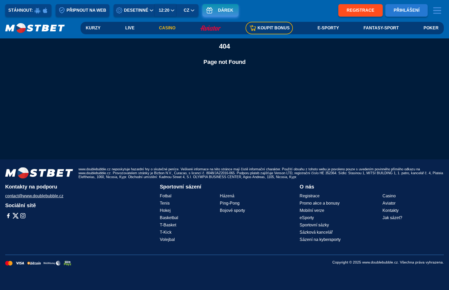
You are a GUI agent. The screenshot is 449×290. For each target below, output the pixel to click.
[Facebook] (8, 216)
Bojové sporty (232, 210)
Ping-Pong (230, 203)
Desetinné (136, 10)
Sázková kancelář (316, 232)
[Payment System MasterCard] (8, 263)
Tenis (165, 203)
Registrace (360, 10)
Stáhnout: (20, 10)
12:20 (164, 10)
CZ (186, 10)
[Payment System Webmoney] (52, 263)
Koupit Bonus (273, 28)
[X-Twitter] (15, 216)
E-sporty (328, 28)
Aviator (388, 203)
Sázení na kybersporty (320, 239)
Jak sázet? (392, 217)
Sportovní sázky (314, 225)
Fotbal (165, 196)
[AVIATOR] (210, 28)
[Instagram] (23, 216)
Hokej (165, 210)
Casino (167, 28)
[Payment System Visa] (20, 263)
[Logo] (35, 28)
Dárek (225, 10)
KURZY (93, 28)
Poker (431, 28)
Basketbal (169, 217)
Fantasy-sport (381, 28)
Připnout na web (86, 10)
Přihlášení (406, 10)
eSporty (307, 217)
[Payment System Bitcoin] (34, 263)
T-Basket (168, 225)
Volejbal (167, 239)
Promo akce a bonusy (320, 203)
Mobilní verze (312, 210)
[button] (440, 276)
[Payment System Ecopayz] (67, 263)
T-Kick (165, 232)
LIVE (130, 28)
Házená (227, 196)
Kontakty (390, 210)
